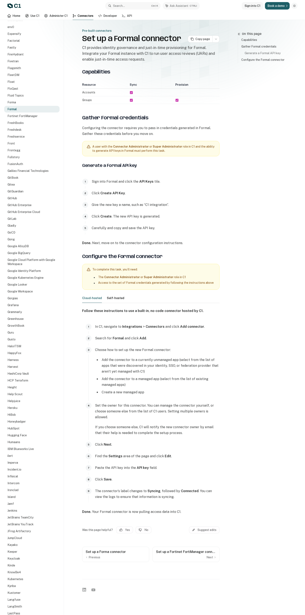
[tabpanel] (151, 411)
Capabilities (249, 40)
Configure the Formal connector (262, 59)
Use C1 (34, 15)
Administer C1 (58, 15)
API (129, 15)
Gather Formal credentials (258, 46)
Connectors (85, 15)
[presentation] (34, 317)
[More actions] (216, 39)
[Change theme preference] (294, 6)
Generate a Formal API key (263, 53)
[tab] (92, 298)
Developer (110, 15)
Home (16, 15)
